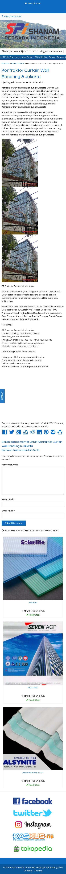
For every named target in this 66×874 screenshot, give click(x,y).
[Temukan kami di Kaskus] (33, 837)
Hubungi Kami (34, 615)
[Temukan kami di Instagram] (33, 825)
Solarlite (33, 603)
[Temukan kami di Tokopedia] (33, 849)
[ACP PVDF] (33, 653)
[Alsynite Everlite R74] (33, 738)
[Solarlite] (33, 568)
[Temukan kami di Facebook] (33, 801)
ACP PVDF (33, 688)
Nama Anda (8, 499)
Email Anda (7, 511)
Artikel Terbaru (17, 63)
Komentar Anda (10, 465)
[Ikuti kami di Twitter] (33, 813)
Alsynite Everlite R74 (33, 773)
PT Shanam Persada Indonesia (19, 867)
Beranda (5, 63)
